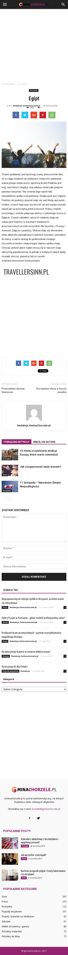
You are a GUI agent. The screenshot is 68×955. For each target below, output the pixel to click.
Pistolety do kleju (11, 936)
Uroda (5, 622)
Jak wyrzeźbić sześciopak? (33, 854)
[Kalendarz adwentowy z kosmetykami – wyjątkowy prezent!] (10, 843)
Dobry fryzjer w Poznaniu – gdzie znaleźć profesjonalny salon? (33, 617)
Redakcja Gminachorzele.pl (23, 607)
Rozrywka (33, 90)
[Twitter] (38, 818)
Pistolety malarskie (12, 931)
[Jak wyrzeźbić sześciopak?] (10, 859)
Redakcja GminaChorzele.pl (26, 105)
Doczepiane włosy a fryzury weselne (51, 390)
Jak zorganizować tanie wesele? (40, 466)
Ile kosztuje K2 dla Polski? (15, 666)
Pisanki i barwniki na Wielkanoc (18, 916)
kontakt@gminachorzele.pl (46, 808)
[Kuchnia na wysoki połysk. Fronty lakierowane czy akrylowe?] (10, 875)
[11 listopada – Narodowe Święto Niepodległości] (10, 486)
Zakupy (6, 656)
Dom (24, 878)
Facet (5, 475)
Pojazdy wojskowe (10, 671)
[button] (63, 4)
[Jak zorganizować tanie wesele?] (10, 470)
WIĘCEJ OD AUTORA (44, 442)
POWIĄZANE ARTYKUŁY (16, 442)
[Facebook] (29, 818)
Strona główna (8, 84)
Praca (5, 607)
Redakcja (25, 671)
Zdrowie (6, 921)
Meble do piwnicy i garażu (15, 926)
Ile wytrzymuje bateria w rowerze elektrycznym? (26, 651)
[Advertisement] (34, 45)
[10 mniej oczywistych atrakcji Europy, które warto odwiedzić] (10, 454)
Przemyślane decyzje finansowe (13, 390)
